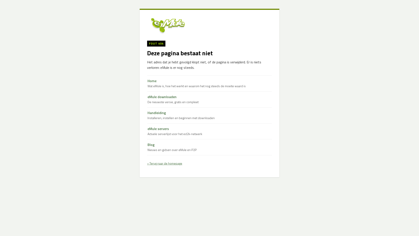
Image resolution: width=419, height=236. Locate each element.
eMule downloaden (173, 99)
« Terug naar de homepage (164, 163)
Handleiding (181, 115)
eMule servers (175, 131)
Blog (172, 147)
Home (197, 83)
